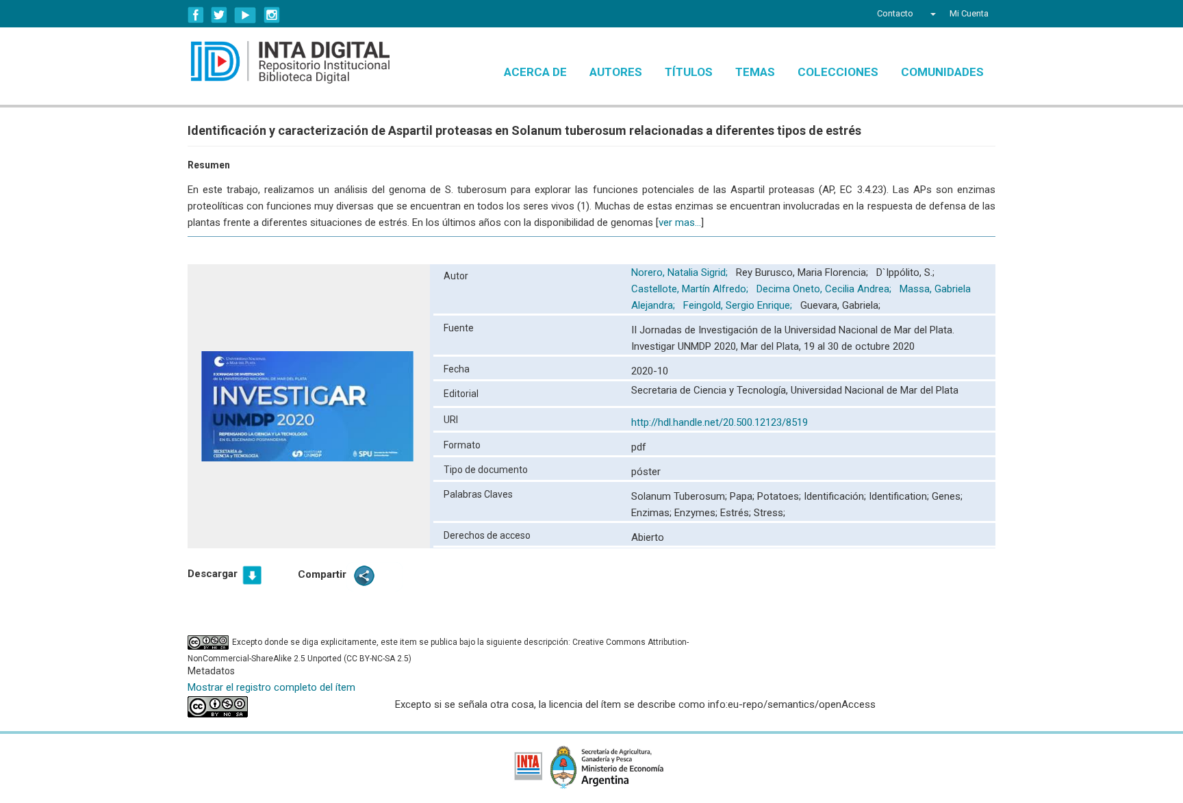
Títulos (689, 72)
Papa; (743, 496)
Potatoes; (780, 496)
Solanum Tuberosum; (680, 496)
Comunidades (942, 72)
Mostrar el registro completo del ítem (271, 687)
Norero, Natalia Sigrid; (680, 272)
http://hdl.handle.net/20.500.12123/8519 (719, 422)
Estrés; (737, 513)
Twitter (219, 15)
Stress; (769, 513)
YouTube (245, 15)
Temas (755, 72)
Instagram (272, 15)
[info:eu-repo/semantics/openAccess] (281, 706)
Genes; (947, 496)
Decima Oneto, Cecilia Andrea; (825, 289)
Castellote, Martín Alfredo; (691, 289)
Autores (615, 72)
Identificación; (836, 496)
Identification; (900, 496)
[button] (931, 13)
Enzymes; (697, 513)
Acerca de (535, 72)
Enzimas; (652, 513)
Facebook (196, 15)
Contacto (895, 13)
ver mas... (680, 222)
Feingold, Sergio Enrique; (739, 305)
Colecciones (838, 72)
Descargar (213, 574)
